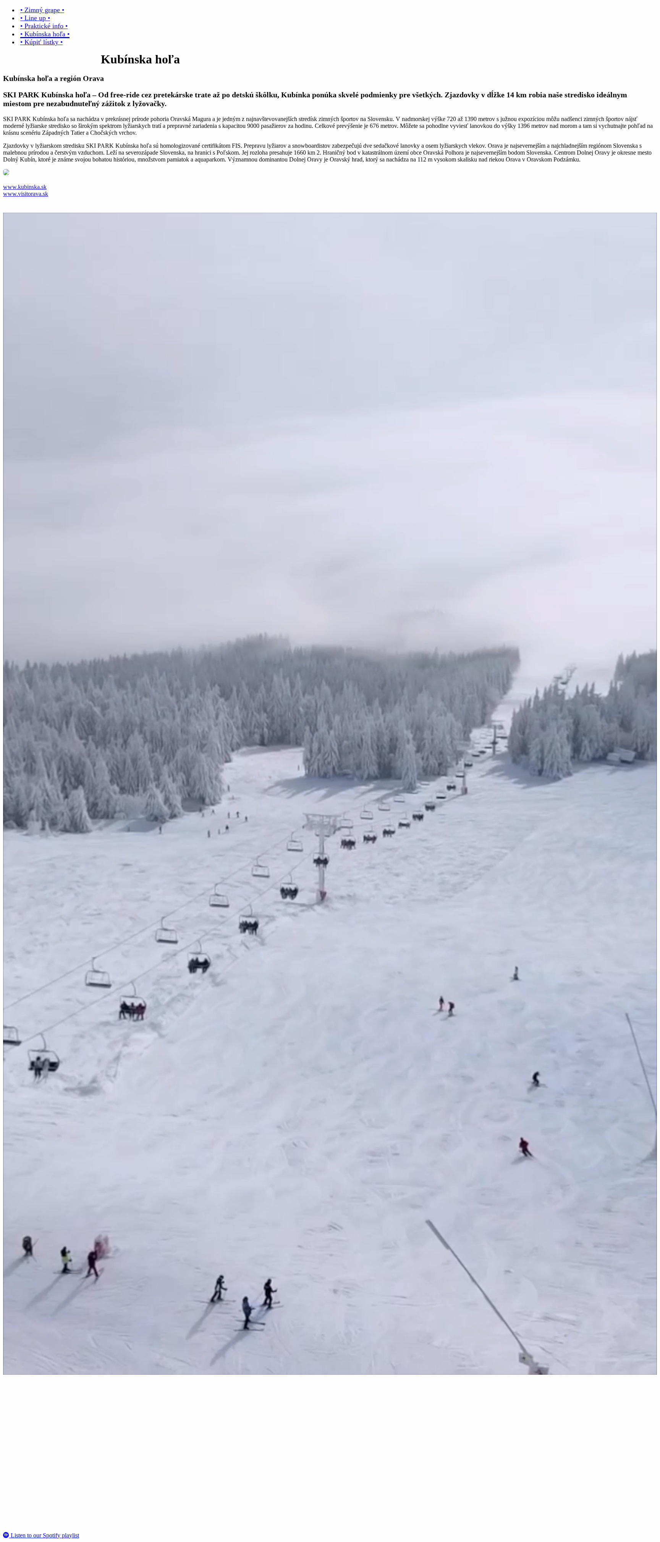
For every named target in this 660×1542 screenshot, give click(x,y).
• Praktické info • (44, 26)
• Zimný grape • (42, 10)
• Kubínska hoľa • (45, 34)
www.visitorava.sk (25, 194)
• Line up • (35, 18)
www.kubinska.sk (25, 187)
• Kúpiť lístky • (41, 42)
